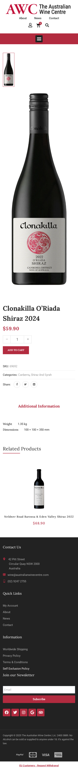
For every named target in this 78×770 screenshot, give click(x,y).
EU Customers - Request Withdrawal (39, 765)
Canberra (24, 375)
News (37, 18)
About (23, 18)
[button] (47, 25)
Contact (54, 18)
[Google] (32, 712)
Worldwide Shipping (15, 649)
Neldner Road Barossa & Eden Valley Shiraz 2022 (39, 516)
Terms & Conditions (15, 662)
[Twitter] (25, 384)
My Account (10, 605)
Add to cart (16, 350)
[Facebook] (17, 384)
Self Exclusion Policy (16, 668)
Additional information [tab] (39, 406)
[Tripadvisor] (40, 712)
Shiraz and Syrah (41, 375)
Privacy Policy (11, 655)
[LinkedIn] (34, 384)
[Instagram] (23, 712)
